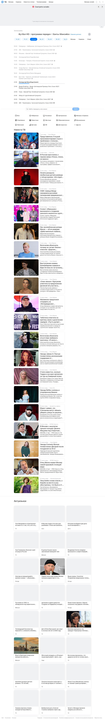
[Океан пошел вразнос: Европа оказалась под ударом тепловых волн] (78, 597)
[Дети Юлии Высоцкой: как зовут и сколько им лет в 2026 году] (52, 623)
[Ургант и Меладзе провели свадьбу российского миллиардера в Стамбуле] (78, 702)
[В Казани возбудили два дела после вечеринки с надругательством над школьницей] (78, 518)
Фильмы (73, 39)
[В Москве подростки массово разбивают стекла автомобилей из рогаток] (52, 518)
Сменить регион (76, 34)
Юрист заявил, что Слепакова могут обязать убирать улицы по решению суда (51, 410)
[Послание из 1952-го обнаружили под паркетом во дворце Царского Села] (26, 597)
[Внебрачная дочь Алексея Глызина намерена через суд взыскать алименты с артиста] (52, 702)
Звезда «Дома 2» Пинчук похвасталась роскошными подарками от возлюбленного (51, 356)
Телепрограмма (18, 30)
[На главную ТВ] (5, 2)
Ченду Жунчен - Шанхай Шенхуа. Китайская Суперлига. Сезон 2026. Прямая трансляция (39, 68)
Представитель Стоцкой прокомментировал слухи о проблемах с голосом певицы (51, 139)
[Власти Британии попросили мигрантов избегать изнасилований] (26, 649)
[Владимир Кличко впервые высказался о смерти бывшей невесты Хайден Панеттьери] (78, 544)
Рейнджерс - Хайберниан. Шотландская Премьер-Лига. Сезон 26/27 (39, 46)
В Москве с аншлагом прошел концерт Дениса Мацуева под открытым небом (50, 428)
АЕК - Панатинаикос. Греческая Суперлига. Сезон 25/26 (36, 50)
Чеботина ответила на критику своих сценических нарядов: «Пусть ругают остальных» (51, 320)
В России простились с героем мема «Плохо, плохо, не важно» (51, 157)
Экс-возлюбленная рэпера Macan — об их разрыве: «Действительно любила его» (51, 229)
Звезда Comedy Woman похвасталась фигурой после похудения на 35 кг (52, 446)
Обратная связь (98, 717)
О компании (8, 717)
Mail (3, 717)
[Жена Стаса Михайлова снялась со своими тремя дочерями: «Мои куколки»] (78, 676)
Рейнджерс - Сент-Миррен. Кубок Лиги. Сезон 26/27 (35, 64)
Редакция (40, 717)
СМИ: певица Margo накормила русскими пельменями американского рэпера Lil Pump (51, 193)
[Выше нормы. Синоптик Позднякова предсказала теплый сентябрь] (78, 570)
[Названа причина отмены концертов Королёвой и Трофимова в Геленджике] (26, 702)
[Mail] (2, 2)
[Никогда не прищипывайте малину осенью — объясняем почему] (26, 570)
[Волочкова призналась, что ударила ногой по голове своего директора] (78, 649)
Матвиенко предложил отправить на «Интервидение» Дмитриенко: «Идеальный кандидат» (50, 302)
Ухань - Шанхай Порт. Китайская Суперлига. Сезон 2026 (36, 92)
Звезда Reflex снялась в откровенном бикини (49, 391)
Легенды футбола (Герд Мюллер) (29, 57)
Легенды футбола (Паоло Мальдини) (30, 73)
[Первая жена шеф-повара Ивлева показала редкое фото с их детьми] (52, 570)
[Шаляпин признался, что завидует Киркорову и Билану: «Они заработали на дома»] (78, 623)
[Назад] (98, 6)
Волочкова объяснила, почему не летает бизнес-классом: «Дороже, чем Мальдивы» (50, 247)
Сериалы (81, 39)
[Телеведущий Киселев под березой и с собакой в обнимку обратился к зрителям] (26, 623)
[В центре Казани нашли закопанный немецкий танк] (52, 544)
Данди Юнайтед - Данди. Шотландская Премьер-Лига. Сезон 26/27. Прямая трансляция (39, 87)
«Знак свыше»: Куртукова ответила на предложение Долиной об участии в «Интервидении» (51, 283)
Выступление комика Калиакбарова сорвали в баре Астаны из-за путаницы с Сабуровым (51, 265)
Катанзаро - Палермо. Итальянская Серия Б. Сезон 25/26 (36, 60)
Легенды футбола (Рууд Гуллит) (28, 82)
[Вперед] (102, 6)
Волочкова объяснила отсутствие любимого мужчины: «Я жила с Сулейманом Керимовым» (50, 338)
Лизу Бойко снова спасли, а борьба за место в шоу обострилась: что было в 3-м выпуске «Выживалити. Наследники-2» (52, 483)
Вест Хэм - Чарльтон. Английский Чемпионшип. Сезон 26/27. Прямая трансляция (37, 77)
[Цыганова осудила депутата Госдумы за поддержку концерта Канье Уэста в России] (52, 597)
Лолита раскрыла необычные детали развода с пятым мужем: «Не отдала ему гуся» (51, 175)
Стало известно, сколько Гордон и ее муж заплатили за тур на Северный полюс (51, 374)
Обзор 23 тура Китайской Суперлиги (30, 95)
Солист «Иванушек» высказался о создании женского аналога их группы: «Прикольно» (52, 211)
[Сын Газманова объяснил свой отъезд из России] (26, 544)
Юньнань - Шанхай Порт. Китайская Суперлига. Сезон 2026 (37, 53)
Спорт (89, 39)
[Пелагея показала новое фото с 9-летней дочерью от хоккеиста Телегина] (52, 676)
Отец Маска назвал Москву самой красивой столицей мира (51, 465)
